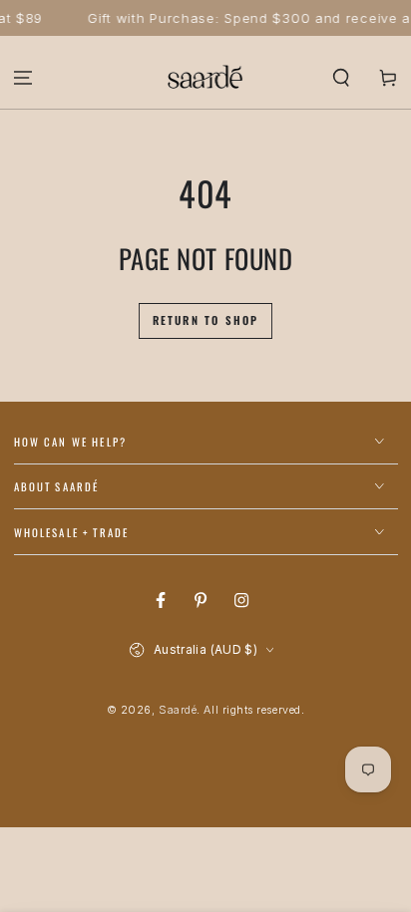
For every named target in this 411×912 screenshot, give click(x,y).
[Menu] (23, 77)
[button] (340, 77)
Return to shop (206, 320)
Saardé (178, 710)
